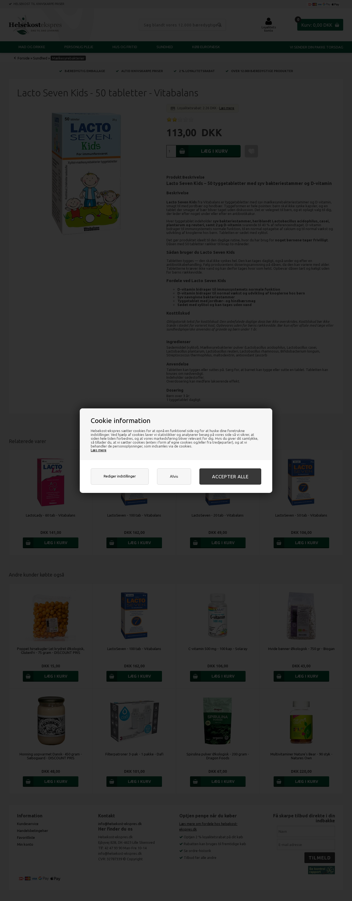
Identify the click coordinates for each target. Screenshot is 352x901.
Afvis (174, 476)
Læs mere (98, 450)
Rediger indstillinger (120, 476)
